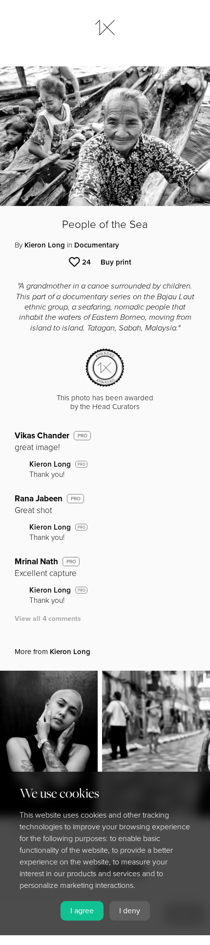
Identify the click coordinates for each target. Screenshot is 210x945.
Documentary (96, 245)
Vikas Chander (42, 436)
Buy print (116, 262)
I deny (129, 911)
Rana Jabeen (39, 498)
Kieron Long (44, 245)
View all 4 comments (48, 619)
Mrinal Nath (36, 561)
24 (86, 262)
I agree (82, 911)
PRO (82, 436)
